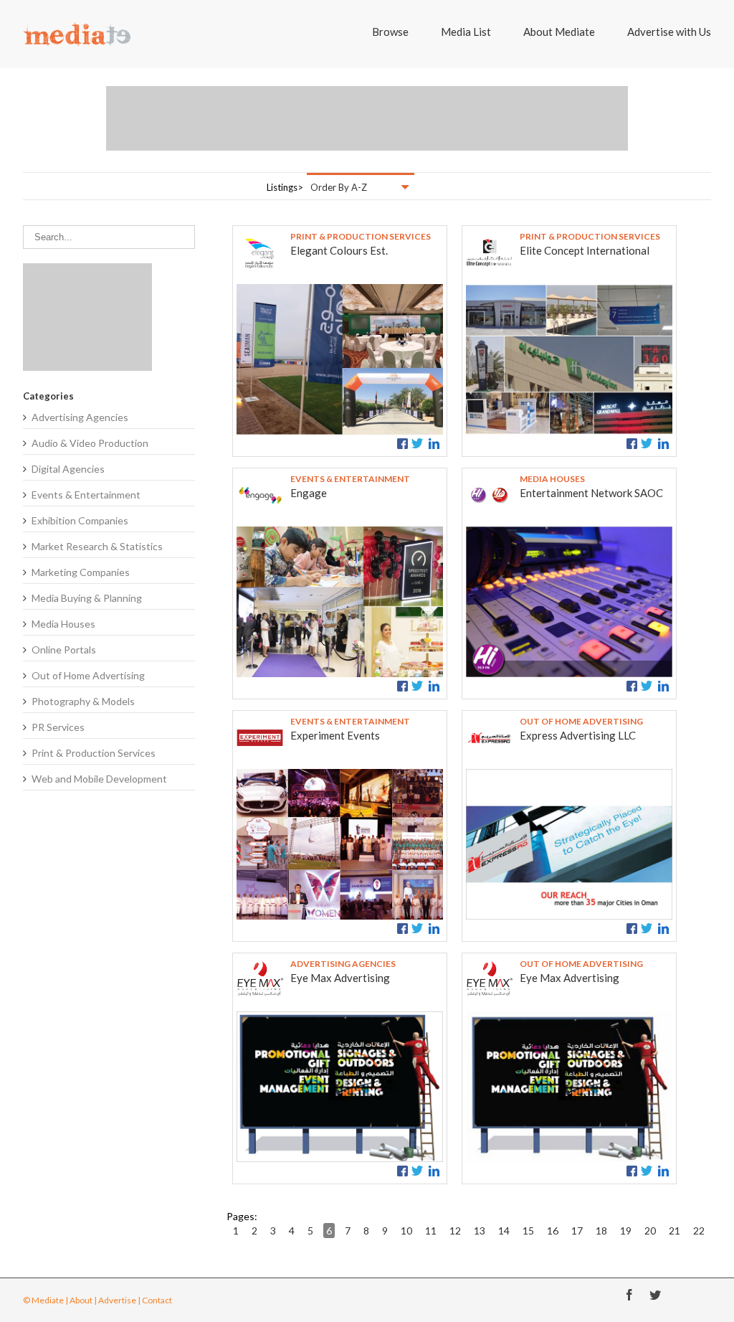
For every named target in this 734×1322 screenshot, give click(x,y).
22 (699, 1230)
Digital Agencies (68, 469)
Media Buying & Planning (87, 598)
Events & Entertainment (86, 494)
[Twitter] (655, 1294)
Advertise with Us (669, 31)
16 (552, 1230)
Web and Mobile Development (99, 779)
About (81, 1300)
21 (674, 1230)
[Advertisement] (367, 118)
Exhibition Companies (80, 520)
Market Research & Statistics (97, 546)
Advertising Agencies (80, 417)
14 (504, 1230)
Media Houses (63, 624)
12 (455, 1230)
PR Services (58, 727)
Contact (157, 1300)
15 (528, 1230)
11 (431, 1230)
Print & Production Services (94, 753)
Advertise (117, 1300)
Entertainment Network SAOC (591, 492)
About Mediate (559, 31)
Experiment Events (335, 735)
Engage (308, 492)
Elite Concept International (584, 250)
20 (650, 1230)
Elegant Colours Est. (339, 250)
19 (625, 1230)
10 (406, 1230)
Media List (466, 31)
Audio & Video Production (90, 443)
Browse (390, 31)
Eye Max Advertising (340, 977)
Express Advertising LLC (578, 735)
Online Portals (64, 649)
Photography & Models (83, 701)
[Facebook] (629, 1294)
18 (601, 1230)
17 (577, 1230)
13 (479, 1230)
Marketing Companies (81, 572)
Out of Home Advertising (88, 675)
